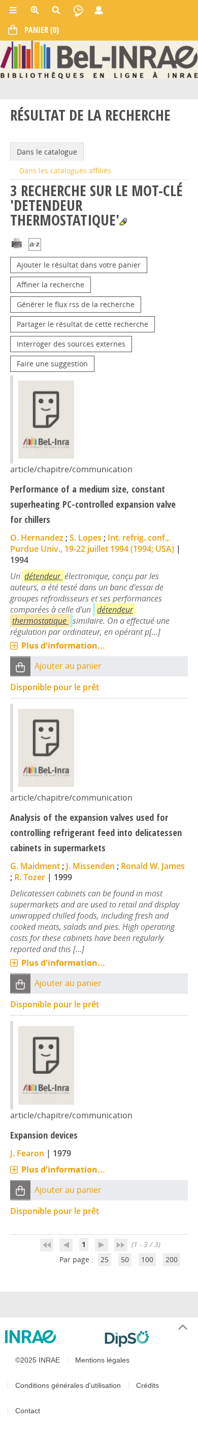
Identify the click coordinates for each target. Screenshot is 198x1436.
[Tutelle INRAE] (50, 1336)
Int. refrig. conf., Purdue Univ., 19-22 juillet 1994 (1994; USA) (92, 543)
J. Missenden (90, 866)
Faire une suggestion (52, 363)
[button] (20, 666)
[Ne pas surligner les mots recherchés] (123, 221)
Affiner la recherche (50, 284)
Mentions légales (102, 1360)
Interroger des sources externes (71, 344)
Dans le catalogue (47, 152)
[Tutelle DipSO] (147, 1338)
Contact (27, 1411)
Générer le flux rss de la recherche (76, 304)
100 (147, 1259)
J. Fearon (27, 1153)
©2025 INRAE (37, 1360)
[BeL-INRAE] (99, 59)
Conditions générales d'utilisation (68, 1385)
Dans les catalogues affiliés (65, 170)
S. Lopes (86, 537)
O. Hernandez (36, 537)
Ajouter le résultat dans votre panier (79, 265)
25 (105, 1259)
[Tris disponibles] (35, 245)
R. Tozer (29, 877)
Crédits (147, 1385)
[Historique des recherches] (78, 10)
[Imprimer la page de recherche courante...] (16, 242)
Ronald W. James (153, 866)
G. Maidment (35, 866)
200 (172, 1259)
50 (125, 1259)
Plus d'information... (63, 645)
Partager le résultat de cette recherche (82, 324)
